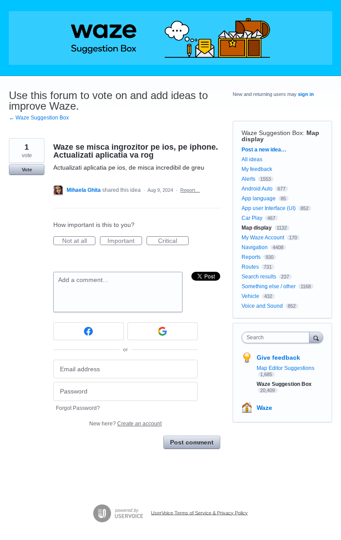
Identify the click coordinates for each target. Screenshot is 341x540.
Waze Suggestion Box (272, 132)
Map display (257, 228)
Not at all (78, 241)
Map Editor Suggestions (285, 368)
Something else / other (269, 286)
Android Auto (257, 189)
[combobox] (277, 337)
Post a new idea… (264, 150)
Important (124, 241)
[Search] (316, 337)
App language (259, 198)
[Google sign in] (162, 331)
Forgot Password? (78, 408)
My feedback (257, 169)
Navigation (255, 247)
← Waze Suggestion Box (39, 118)
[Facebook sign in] (88, 331)
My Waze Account (263, 237)
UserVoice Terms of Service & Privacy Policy (199, 512)
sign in (306, 94)
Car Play (252, 218)
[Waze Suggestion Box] (170, 38)
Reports (251, 257)
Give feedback (278, 357)
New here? (125, 424)
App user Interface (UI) (269, 208)
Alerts (248, 179)
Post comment (192, 442)
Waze (264, 407)
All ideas (252, 159)
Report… (190, 190)
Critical (173, 241)
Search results (259, 277)
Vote (27, 169)
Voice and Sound (262, 306)
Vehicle (250, 296)
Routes (250, 267)
